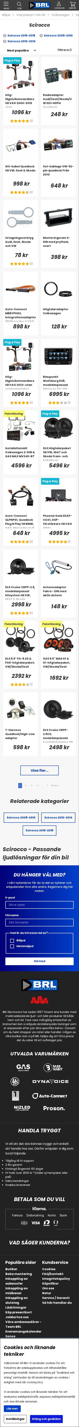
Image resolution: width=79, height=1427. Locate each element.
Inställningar (15, 1419)
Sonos (10, 1336)
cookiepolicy (35, 1382)
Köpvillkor (50, 1283)
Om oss (48, 1288)
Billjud (6, 15)
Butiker (11, 1269)
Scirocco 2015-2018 (21, 35)
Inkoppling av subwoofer (16, 1281)
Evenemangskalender (23, 1331)
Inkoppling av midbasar (16, 1290)
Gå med (39, 961)
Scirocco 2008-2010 (58, 35)
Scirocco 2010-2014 (21, 41)
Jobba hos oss (17, 1317)
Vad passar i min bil (30, 15)
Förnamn (12, 915)
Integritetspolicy (56, 1279)
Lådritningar (15, 1307)
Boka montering (18, 1274)
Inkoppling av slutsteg (16, 1300)
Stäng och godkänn (46, 1419)
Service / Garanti (56, 1298)
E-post (10, 898)
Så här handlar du (57, 1303)
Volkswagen (60, 15)
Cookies (48, 1269)
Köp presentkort (18, 1312)
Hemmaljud (24, 946)
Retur (46, 1293)
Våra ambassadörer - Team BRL (23, 1324)
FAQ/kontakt (52, 1274)
